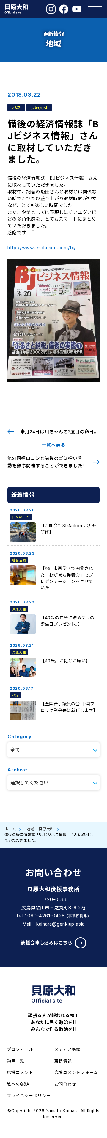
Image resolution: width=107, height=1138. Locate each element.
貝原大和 (46, 829)
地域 (30, 829)
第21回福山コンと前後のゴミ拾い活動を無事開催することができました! (45, 461)
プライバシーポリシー (29, 1095)
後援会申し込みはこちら (46, 943)
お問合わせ (65, 1083)
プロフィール (20, 1049)
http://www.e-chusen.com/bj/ (41, 248)
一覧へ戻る (53, 445)
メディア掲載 (67, 1049)
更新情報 (63, 1060)
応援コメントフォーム (76, 1072)
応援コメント (20, 1072)
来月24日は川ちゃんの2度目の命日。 (59, 431)
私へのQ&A (18, 1083)
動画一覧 (15, 1060)
